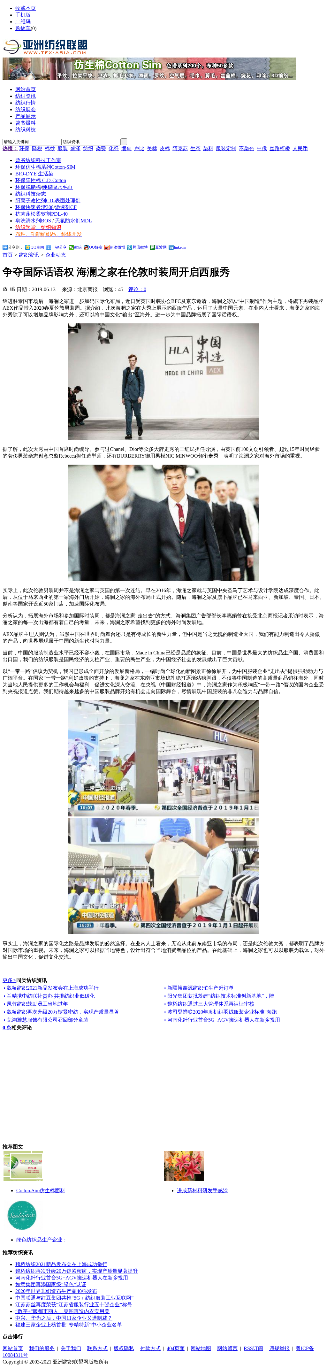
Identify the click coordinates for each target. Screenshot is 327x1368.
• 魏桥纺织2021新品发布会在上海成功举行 (51, 988)
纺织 (88, 148)
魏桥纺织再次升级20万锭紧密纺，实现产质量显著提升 (76, 1271)
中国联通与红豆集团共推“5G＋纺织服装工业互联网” (74, 1298)
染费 (101, 148)
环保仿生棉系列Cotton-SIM (45, 167)
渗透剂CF (66, 207)
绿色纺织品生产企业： (41, 1239)
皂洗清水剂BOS (33, 220)
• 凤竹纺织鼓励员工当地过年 (36, 1004)
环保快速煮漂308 (34, 207)
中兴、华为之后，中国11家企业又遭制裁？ (63, 1318)
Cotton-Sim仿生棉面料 (40, 1190)
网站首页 (13, 1348)
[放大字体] (5, 288)
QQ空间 (37, 247)
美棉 (152, 148)
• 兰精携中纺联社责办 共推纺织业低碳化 (49, 996)
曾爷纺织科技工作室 (38, 160)
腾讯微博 (140, 247)
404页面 (176, 1348)
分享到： (15, 247)
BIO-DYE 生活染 (34, 173)
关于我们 (71, 1348)
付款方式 (150, 1348)
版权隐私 (124, 1348)
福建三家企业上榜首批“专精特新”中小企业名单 (68, 1324)
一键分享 (59, 247)
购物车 (23, 28)
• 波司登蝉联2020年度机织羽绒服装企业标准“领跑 (220, 1012)
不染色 (246, 148)
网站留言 (227, 1348)
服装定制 (226, 148)
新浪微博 (117, 247)
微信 (78, 247)
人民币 (300, 148)
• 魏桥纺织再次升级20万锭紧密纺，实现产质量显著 (61, 1012)
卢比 (139, 148)
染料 (208, 148)
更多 (9, 980)
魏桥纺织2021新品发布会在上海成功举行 (61, 1264)
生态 (195, 148)
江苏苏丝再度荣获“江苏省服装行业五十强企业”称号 (73, 1304)
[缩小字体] (12, 288)
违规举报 (279, 1348)
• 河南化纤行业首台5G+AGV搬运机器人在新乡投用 (222, 1020)
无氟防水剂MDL (73, 220)
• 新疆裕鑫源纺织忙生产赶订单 (199, 988)
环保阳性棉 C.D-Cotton (40, 180)
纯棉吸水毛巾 (57, 187)
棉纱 (50, 148)
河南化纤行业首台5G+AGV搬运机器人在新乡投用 (71, 1277)
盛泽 (75, 148)
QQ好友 (96, 247)
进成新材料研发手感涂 (202, 1190)
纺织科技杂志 (30, 194)
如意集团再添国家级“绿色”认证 (50, 1284)
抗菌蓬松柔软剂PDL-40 (41, 214)
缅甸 (126, 148)
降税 (37, 148)
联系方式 (97, 1348)
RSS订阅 (253, 1348)
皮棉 (165, 148)
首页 (8, 255)
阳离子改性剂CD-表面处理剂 (47, 200)
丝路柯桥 (280, 148)
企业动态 (55, 255)
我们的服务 (42, 1348)
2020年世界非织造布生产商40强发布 (56, 1291)
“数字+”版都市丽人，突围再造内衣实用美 (62, 1311)
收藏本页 (25, 8)
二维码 (23, 21)
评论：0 (137, 289)
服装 (62, 148)
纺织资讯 (29, 255)
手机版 (23, 15)
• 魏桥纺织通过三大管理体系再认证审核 (209, 1004)
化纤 (114, 148)
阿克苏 (180, 148)
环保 (24, 148)
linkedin (180, 247)
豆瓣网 (161, 247)
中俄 (262, 148)
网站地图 (201, 1348)
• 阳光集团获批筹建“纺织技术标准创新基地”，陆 (219, 996)
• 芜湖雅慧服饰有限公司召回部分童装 (46, 1020)
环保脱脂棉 (28, 187)
